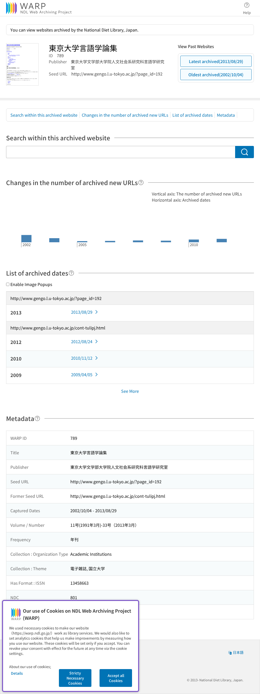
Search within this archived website (43, 115)
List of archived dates (192, 115)
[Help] (141, 182)
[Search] (244, 152)
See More (130, 391)
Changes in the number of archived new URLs (125, 115)
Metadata (226, 115)
